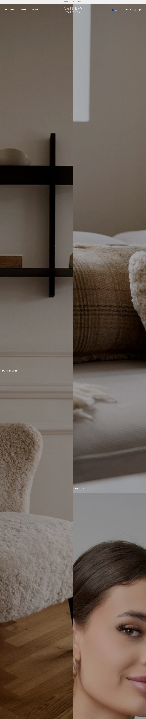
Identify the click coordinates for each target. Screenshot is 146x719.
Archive (34, 10)
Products (9, 10)
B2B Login (127, 10)
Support (22, 10)
